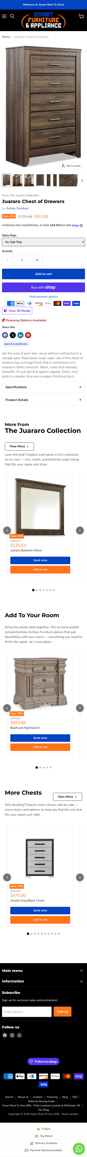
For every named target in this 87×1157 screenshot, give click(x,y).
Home (6, 37)
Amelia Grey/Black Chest (27, 900)
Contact (37, 1097)
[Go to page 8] (52, 934)
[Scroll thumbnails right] (81, 180)
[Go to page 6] (50, 590)
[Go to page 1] (33, 590)
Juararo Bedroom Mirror (26, 550)
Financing (52, 1097)
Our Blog (43, 1110)
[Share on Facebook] (5, 335)
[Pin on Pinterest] (28, 335)
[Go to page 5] (47, 590)
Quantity (7, 251)
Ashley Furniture (17, 208)
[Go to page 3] (40, 590)
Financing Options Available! (26, 320)
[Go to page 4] (44, 590)
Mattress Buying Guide (41, 1101)
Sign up (62, 1011)
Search (9, 1097)
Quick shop (40, 560)
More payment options (43, 296)
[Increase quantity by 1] (37, 260)
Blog (65, 1097)
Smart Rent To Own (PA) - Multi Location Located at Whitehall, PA (41, 1105)
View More (17, 446)
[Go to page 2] (37, 590)
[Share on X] (13, 335)
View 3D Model (19, 311)
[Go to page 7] (54, 590)
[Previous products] (7, 530)
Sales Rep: (9, 235)
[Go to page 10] (59, 934)
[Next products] (80, 530)
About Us (23, 1097)
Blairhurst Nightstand (24, 728)
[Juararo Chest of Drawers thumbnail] (6, 180)
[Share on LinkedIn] (20, 335)
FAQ (74, 1097)
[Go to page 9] (55, 934)
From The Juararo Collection (20, 195)
